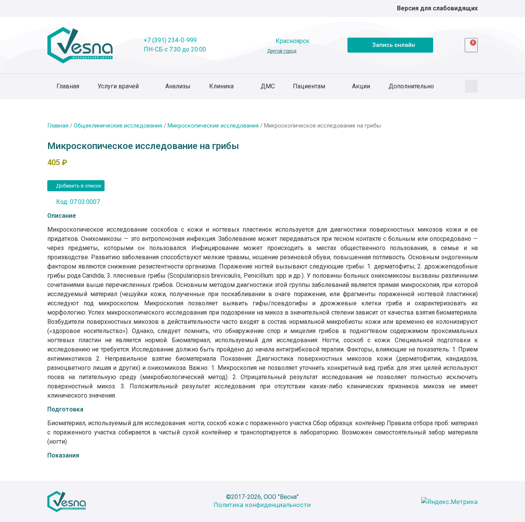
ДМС (268, 86)
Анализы (178, 86)
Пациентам (309, 86)
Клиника (221, 86)
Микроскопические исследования (213, 125)
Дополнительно (411, 86)
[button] (471, 86)
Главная (67, 86)
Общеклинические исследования (118, 125)
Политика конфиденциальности (262, 505)
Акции (361, 86)
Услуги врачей (118, 86)
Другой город (281, 51)
